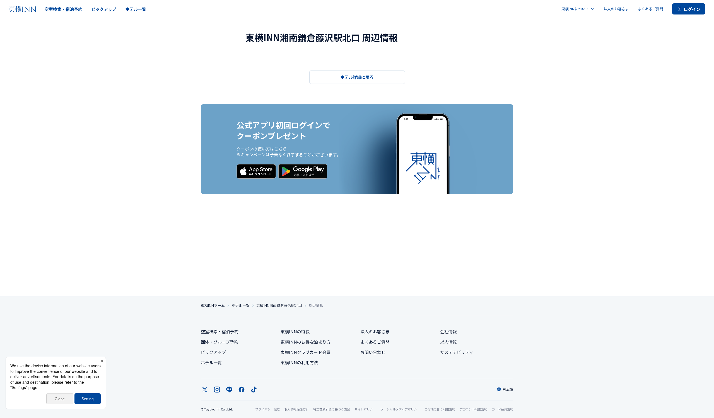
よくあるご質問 (650, 8)
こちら (280, 149)
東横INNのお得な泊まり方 (306, 342)
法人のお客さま (616, 8)
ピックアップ (103, 9)
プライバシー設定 (267, 409)
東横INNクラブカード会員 (306, 352)
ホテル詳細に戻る (357, 77)
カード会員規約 (502, 409)
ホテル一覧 (135, 9)
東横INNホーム (213, 305)
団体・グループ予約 (219, 342)
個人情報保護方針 (296, 409)
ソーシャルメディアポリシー (400, 409)
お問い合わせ (372, 352)
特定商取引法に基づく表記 (331, 409)
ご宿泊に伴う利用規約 (439, 409)
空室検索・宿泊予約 (63, 9)
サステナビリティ (456, 352)
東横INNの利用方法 (299, 362)
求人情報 (448, 342)
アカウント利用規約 (473, 409)
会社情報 (448, 331)
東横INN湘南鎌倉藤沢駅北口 (279, 305)
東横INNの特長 (295, 331)
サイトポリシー (365, 409)
